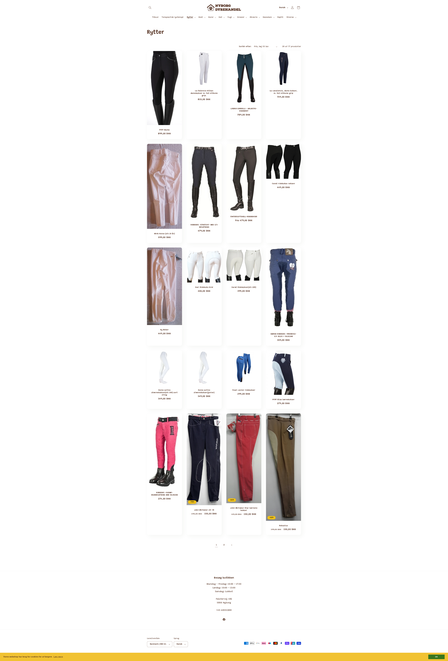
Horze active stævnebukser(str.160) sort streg (164, 392)
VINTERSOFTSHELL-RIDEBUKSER (243, 217)
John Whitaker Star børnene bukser (243, 509)
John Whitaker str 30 (204, 510)
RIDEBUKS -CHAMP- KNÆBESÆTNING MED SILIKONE (164, 494)
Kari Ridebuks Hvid (204, 287)
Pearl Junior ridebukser (243, 390)
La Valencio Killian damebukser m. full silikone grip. (204, 93)
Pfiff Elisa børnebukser (283, 400)
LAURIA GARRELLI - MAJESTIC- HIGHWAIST (244, 110)
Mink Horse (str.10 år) (164, 234)
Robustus (283, 526)
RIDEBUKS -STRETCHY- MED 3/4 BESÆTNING (204, 226)
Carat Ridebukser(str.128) (244, 287)
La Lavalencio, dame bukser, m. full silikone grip (283, 92)
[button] (150, 8)
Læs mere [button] (58, 657)
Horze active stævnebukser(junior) (204, 391)
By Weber (164, 330)
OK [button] (436, 657)
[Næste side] (231, 545)
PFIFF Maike (164, 130)
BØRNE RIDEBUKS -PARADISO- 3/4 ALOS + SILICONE (283, 335)
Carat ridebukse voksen (283, 184)
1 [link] (216, 545)
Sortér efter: (245, 47)
